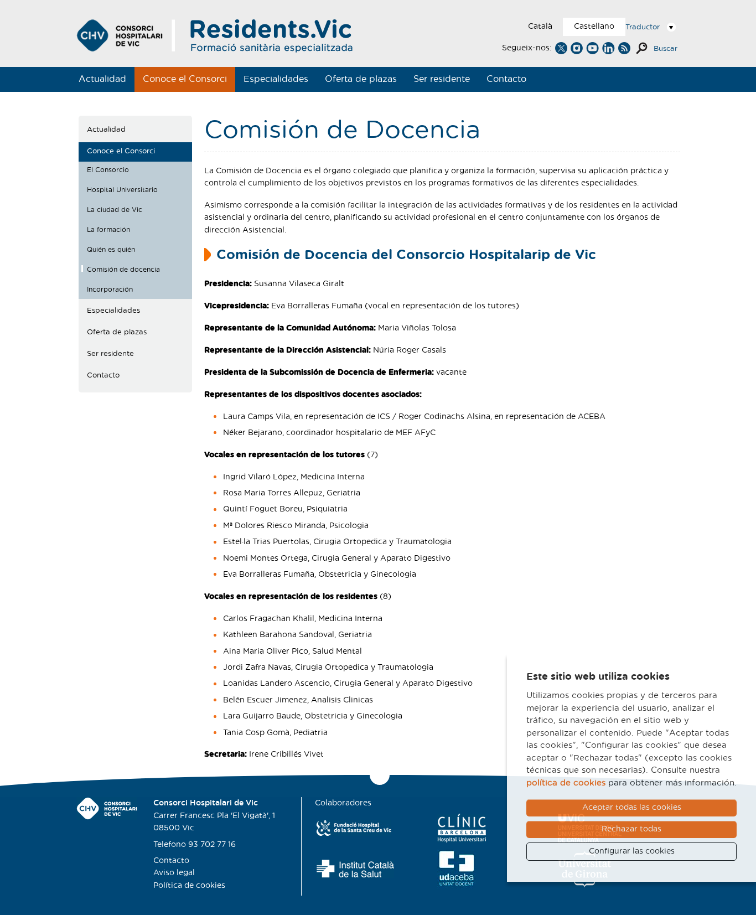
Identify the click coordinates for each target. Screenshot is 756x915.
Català (540, 26)
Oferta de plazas (361, 79)
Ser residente (441, 79)
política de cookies (565, 783)
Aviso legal (174, 873)
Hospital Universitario (122, 190)
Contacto (506, 79)
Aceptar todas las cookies (631, 807)
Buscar (665, 49)
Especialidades (276, 79)
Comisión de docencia (123, 269)
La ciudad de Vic (114, 209)
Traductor (642, 27)
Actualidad (102, 79)
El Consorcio (108, 170)
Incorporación (110, 289)
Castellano (594, 26)
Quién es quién (111, 249)
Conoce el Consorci (185, 79)
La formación (108, 229)
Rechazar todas (631, 829)
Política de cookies (189, 886)
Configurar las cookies (632, 851)
